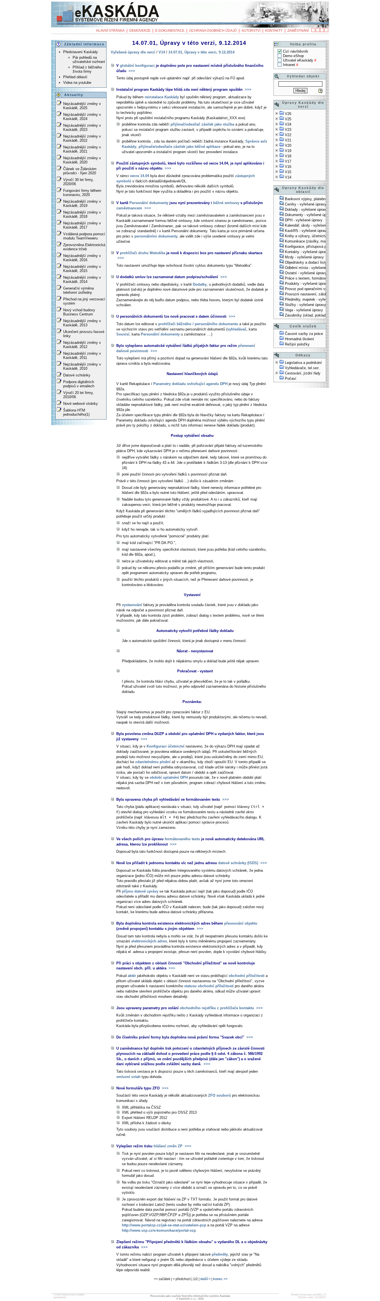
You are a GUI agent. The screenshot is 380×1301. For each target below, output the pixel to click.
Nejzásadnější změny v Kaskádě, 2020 (82, 160)
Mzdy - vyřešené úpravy (304, 257)
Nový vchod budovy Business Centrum (79, 312)
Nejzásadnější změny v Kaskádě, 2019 (82, 203)
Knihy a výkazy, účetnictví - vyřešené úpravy (321, 236)
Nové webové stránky (80, 403)
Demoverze (139, 31)
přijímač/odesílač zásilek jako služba (202, 124)
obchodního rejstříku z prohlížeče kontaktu (217, 1008)
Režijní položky (297, 344)
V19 (288, 151)
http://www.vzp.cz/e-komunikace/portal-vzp (159, 1230)
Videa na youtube (77, 82)
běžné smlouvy (226, 203)
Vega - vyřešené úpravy (304, 310)
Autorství (250, 31)
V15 (288, 172)
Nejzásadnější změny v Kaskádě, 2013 (82, 323)
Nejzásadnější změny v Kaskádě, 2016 (82, 258)
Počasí (290, 378)
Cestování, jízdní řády (302, 373)
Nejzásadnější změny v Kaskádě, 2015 (82, 268)
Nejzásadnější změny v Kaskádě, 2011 (82, 355)
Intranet (289, 65)
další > (205, 1279)
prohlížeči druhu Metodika (142, 253)
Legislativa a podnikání (303, 363)
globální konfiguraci (137, 65)
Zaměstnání (298, 31)
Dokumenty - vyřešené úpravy (309, 215)
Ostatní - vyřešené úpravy (306, 273)
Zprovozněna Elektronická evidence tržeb (84, 247)
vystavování (132, 605)
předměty (220, 1254)
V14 (288, 177)
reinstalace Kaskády (162, 97)
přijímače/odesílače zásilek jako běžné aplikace (179, 146)
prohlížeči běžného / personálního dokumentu (198, 324)
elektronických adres (149, 941)
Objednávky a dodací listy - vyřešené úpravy (321, 262)
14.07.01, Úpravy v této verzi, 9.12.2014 (201, 52)
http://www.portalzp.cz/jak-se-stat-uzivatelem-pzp (164, 1225)
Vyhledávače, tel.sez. (302, 368)
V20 (288, 145)
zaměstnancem (129, 208)
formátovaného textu (182, 839)
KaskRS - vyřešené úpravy (306, 231)
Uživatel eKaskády (298, 60)
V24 (288, 124)
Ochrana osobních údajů (213, 31)
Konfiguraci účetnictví (165, 746)
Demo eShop (293, 56)
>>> (131, 71)
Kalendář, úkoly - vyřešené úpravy (312, 225)
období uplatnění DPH (169, 777)
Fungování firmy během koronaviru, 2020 (82, 192)
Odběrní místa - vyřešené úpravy (311, 268)
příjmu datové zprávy (140, 891)
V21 (288, 140)
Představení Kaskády (80, 52)
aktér (132, 976)
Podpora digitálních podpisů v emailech (78, 384)
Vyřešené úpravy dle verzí (133, 52)
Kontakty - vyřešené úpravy (307, 252)
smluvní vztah (128, 1077)
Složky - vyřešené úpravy (305, 305)
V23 (288, 130)
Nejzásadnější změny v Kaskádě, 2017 (82, 225)
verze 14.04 (139, 176)
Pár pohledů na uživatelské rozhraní (89, 59)
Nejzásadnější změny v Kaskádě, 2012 (82, 344)
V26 (288, 114)
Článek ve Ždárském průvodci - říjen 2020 (80, 171)
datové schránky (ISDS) (238, 863)
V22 (288, 135)
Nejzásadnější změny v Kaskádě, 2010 (82, 366)
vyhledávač (236, 329)
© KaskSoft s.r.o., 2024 (190, 1298)
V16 (288, 167)
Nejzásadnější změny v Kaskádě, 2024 (82, 116)
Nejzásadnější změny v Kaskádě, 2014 (82, 279)
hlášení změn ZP (168, 1146)
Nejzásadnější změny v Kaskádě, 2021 (82, 149)
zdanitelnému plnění (153, 762)
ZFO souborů (219, 1095)
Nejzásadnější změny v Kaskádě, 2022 (82, 138)
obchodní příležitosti (247, 976)
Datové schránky (76, 375)
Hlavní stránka (110, 31)
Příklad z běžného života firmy (87, 69)
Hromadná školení (299, 339)
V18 (288, 156)
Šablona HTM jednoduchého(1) (76, 412)
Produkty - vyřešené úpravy (307, 283)
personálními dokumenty (155, 236)
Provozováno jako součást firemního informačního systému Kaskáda (190, 1296)
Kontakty (274, 31)
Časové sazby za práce (304, 334)
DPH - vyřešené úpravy (303, 220)
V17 (288, 161)
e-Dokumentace (169, 31)
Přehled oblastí (75, 77)
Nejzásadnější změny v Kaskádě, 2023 (82, 127)
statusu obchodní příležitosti (209, 986)
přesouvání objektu (240, 923)
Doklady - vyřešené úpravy (306, 209)
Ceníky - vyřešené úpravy (305, 204)
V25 (288, 119)
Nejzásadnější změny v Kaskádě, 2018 (82, 214)
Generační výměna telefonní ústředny (78, 290)
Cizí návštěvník (295, 51)
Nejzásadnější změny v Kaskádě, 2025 (82, 106)
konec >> (220, 1279)
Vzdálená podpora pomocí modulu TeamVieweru (84, 236)
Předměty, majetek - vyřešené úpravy (315, 299)
